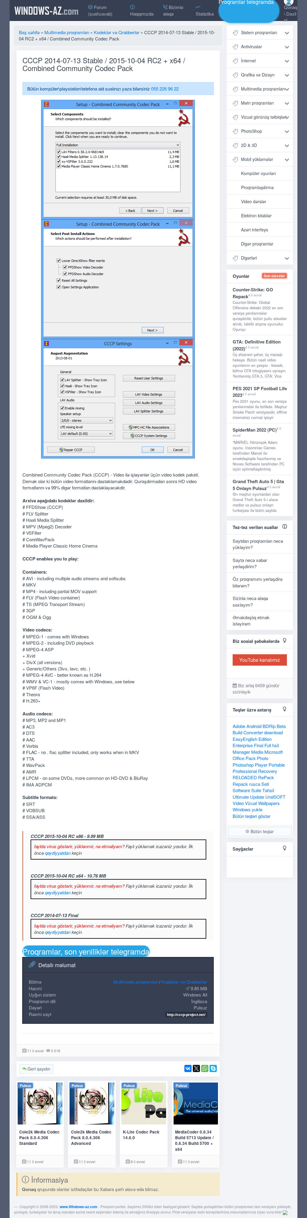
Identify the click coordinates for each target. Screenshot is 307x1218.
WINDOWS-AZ (46, 10)
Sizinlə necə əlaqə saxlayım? (250, 601)
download (273, 732)
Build (237, 732)
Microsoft (273, 752)
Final (258, 745)
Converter (253, 732)
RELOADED (245, 777)
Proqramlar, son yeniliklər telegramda (85, 951)
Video (238, 803)
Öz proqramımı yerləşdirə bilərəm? (257, 582)
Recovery (267, 771)
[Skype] (213, 1068)
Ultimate (241, 797)
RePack (266, 777)
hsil (275, 745)
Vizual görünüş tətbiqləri (264, 117)
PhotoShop (251, 131)
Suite (256, 790)
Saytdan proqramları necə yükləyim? (258, 544)
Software (241, 790)
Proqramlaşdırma (257, 187)
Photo (262, 758)
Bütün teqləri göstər (251, 816)
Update (257, 797)
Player (261, 765)
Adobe (239, 726)
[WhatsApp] (204, 1068)
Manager (241, 752)
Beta (281, 726)
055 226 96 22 (165, 88)
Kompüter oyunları (258, 173)
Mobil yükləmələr (257, 159)
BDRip (269, 726)
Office (238, 758)
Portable (277, 765)
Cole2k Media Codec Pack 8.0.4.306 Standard (39, 1137)
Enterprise (243, 745)
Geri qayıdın (38, 1069)
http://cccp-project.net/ (186, 1014)
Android (253, 726)
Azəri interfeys (254, 230)
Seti (265, 784)
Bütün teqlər (261, 831)
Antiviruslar (251, 46)
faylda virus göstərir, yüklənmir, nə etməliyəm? (79, 846)
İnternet (248, 61)
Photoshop (243, 765)
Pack (251, 758)
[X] (196, 1068)
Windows (242, 809)
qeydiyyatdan (57, 853)
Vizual (251, 803)
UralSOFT (275, 797)
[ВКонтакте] (188, 1068)
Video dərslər (253, 201)
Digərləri (249, 258)
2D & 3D (249, 145)
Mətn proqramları (257, 103)
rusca (254, 784)
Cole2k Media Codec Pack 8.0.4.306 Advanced (91, 1137)
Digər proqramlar (257, 244)
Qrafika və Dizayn (258, 75)
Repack (240, 784)
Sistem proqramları (259, 32)
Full (267, 745)
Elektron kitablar (256, 215)
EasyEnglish (245, 739)
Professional (245, 771)
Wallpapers (269, 803)
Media (257, 752)
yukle (257, 809)
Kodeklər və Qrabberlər (184, 982)
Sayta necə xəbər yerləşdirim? (250, 563)
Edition (265, 739)
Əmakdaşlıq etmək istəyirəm (251, 620)
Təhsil (268, 790)
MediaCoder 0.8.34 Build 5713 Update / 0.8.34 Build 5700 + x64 (194, 1140)
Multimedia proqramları (135, 982)
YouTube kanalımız (259, 659)
